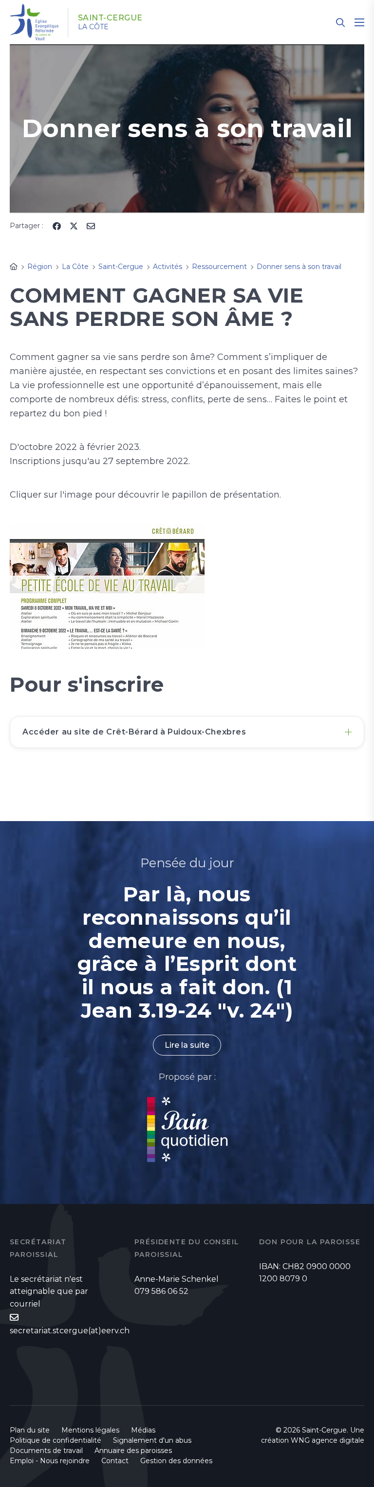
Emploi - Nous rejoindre (50, 1460)
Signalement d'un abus (152, 1440)
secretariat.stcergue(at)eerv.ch (70, 1330)
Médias (143, 1430)
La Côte (93, 26)
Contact (115, 1460)
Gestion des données (176, 1460)
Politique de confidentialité (55, 1440)
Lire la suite (187, 1045)
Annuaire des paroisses (133, 1450)
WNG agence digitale (327, 1440)
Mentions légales (90, 1430)
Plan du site (30, 1430)
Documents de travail (46, 1450)
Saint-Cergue (110, 18)
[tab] (187, 732)
